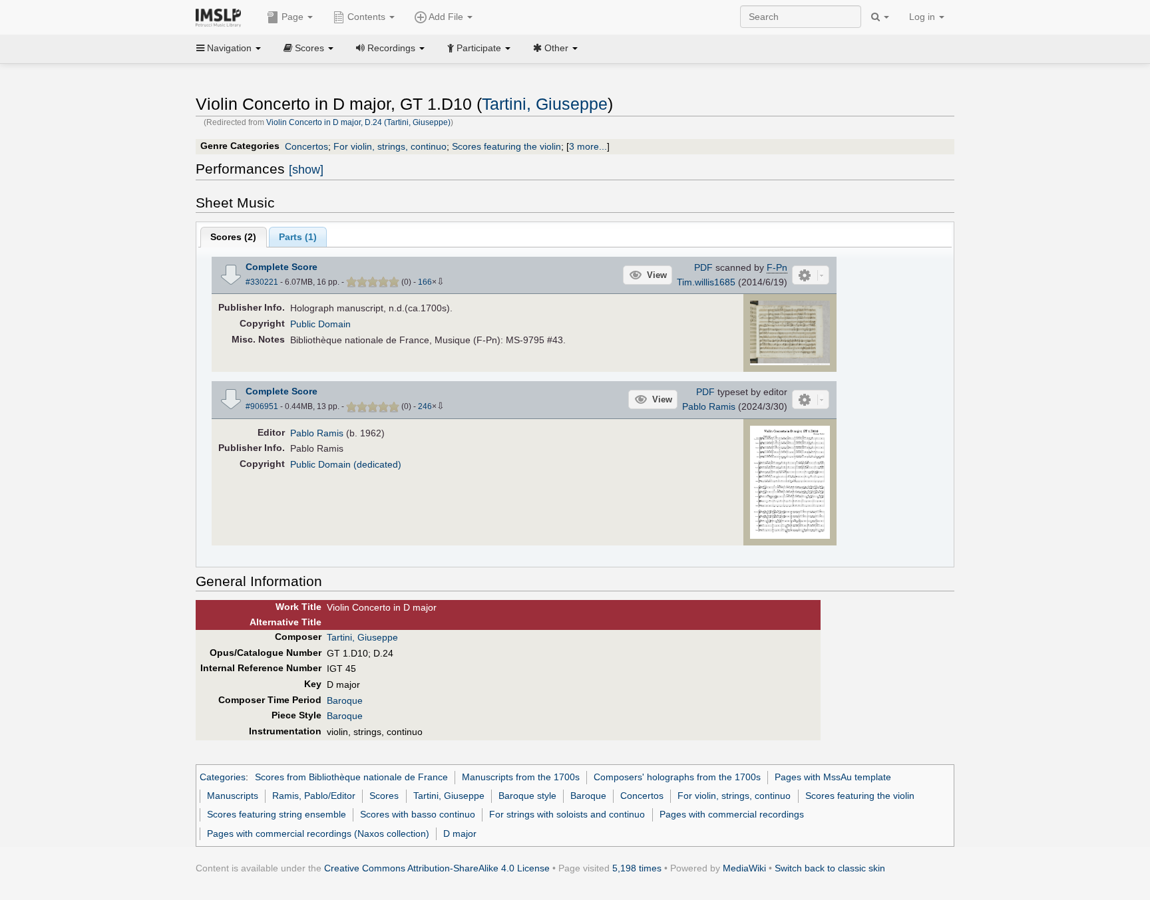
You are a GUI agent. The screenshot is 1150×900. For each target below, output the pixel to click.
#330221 (262, 282)
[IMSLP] (221, 16)
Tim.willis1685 (706, 282)
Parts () (298, 236)
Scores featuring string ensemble (276, 814)
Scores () (233, 236)
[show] (306, 169)
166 (425, 282)
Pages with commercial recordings (732, 814)
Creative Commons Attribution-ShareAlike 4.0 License (437, 868)
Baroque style (527, 795)
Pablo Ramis (708, 406)
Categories (223, 777)
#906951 (262, 406)
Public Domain (320, 324)
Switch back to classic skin (830, 868)
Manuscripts (232, 795)
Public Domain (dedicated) (345, 464)
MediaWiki (744, 868)
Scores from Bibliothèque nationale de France (351, 777)
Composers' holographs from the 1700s (677, 777)
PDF (703, 267)
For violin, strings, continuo (390, 146)
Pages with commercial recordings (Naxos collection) (318, 833)
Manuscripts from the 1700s (521, 777)
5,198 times (637, 868)
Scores (384, 795)
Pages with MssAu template (833, 777)
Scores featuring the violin (506, 146)
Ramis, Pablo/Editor (313, 795)
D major (460, 833)
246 (425, 406)
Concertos (306, 146)
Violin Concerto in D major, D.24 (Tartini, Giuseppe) (358, 122)
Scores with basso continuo (417, 814)
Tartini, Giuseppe (545, 104)
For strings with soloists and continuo (567, 814)
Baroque (345, 700)
